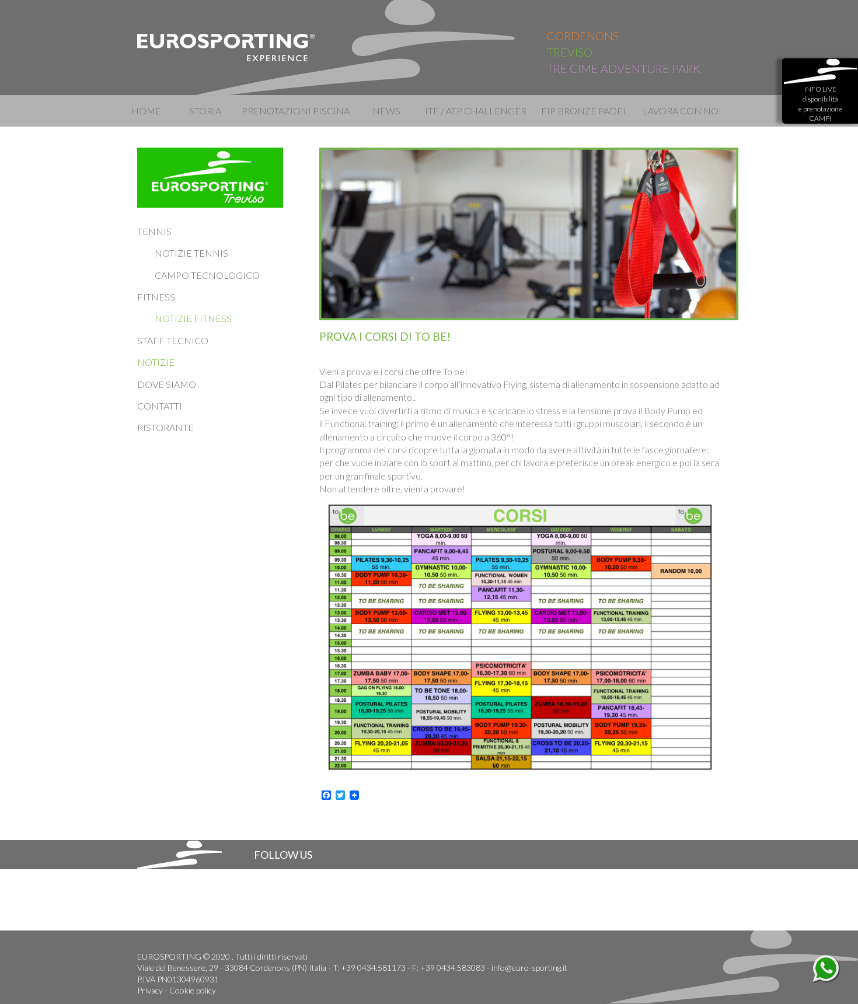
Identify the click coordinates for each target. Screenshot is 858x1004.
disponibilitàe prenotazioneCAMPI (820, 104)
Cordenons (583, 36)
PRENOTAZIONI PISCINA (296, 110)
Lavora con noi (682, 110)
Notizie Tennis (191, 252)
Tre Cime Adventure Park (623, 68)
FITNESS (156, 296)
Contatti (159, 405)
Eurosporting (226, 47)
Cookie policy (192, 990)
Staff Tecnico (172, 340)
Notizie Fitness (193, 318)
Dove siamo (166, 384)
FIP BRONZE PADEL (584, 110)
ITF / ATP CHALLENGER (474, 110)
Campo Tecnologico (207, 275)
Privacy (150, 990)
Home (146, 110)
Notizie (156, 362)
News (386, 110)
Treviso (569, 52)
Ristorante (165, 427)
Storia (205, 110)
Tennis (154, 231)
